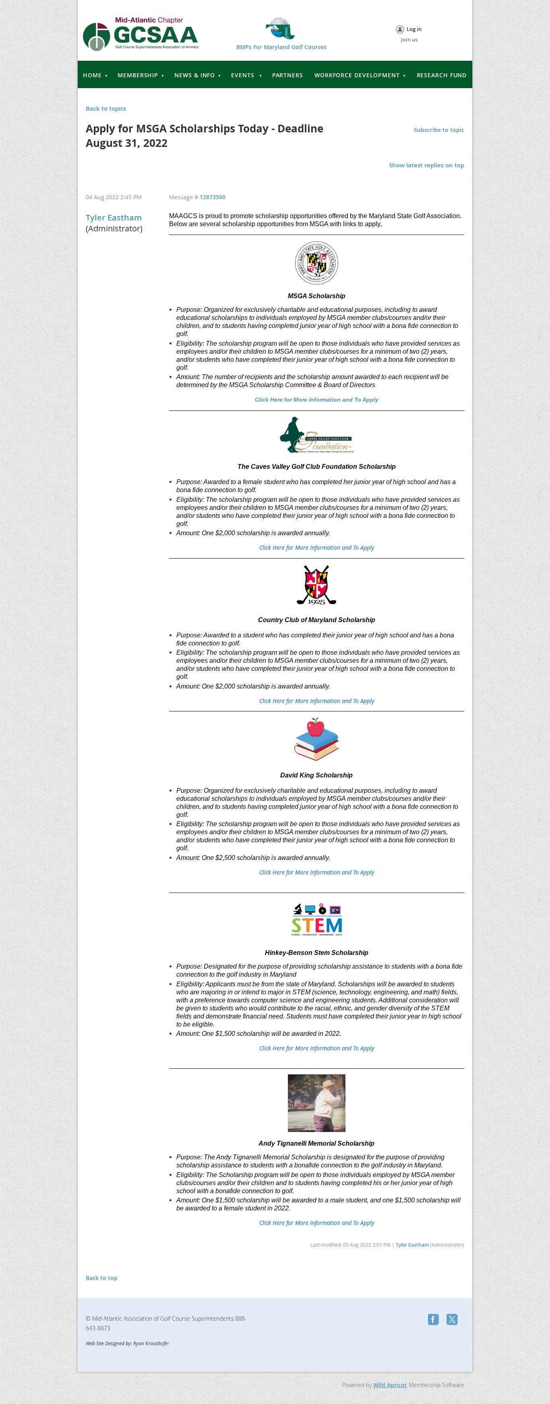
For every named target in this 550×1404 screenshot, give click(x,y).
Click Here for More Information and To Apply (316, 399)
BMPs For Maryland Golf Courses (281, 47)
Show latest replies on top (426, 165)
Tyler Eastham (114, 217)
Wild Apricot (390, 1385)
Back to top (102, 1278)
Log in (414, 29)
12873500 (212, 197)
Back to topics (106, 108)
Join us (409, 39)
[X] (453, 1320)
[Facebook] (434, 1320)
